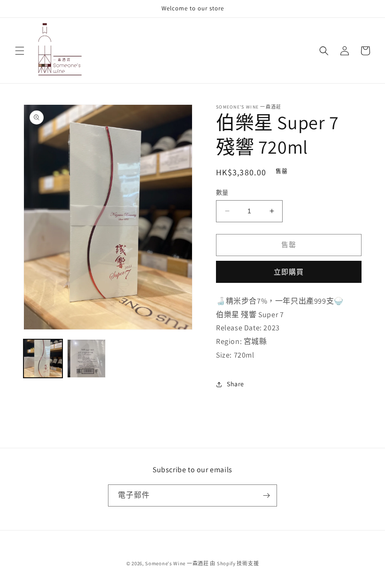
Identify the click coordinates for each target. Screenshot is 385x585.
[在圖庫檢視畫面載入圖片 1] (42, 358)
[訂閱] (266, 495)
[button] (19, 50)
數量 (222, 192)
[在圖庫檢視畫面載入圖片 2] (86, 358)
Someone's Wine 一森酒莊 (176, 563)
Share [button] (235, 384)
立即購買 (289, 271)
